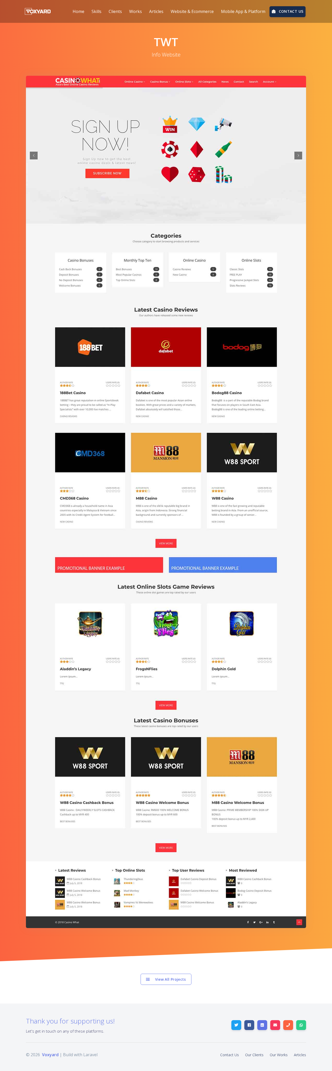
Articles (300, 1054)
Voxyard (50, 1055)
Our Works (279, 1054)
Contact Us (229, 1054)
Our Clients (254, 1054)
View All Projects (170, 979)
